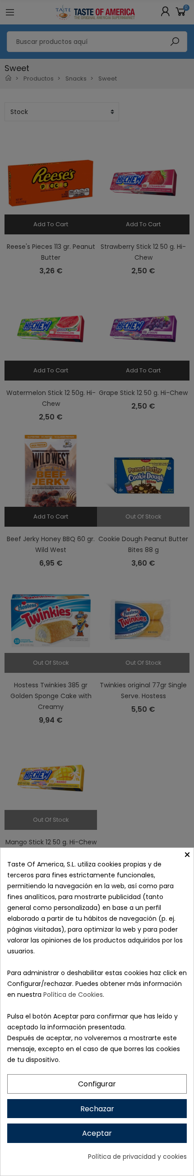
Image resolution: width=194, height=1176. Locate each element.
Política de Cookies (73, 994)
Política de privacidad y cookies (137, 1156)
